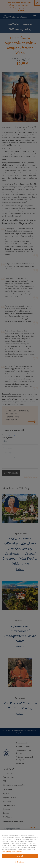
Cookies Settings (20, 862)
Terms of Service (17, 851)
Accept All (20, 856)
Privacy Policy (6, 851)
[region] (20, 848)
